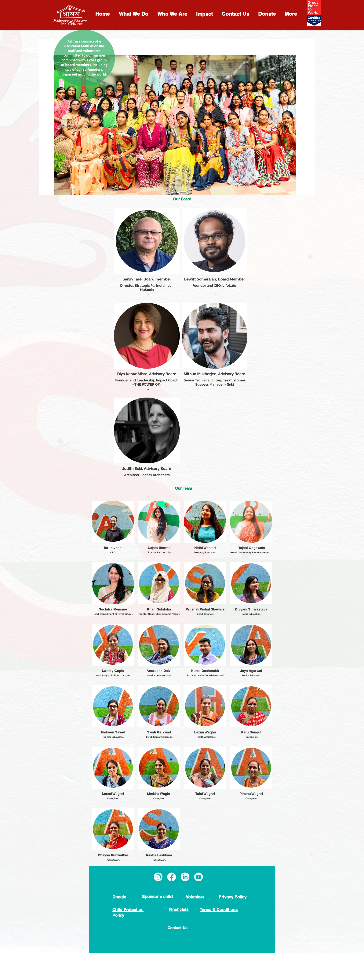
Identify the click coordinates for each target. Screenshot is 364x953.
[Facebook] (171, 877)
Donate (119, 896)
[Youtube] (198, 877)
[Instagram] (158, 877)
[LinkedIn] (185, 877)
